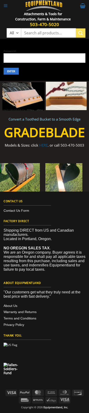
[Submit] (80, 33)
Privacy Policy (14, 325)
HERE (43, 145)
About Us (10, 306)
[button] (6, 6)
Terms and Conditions (20, 318)
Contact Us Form (16, 210)
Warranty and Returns (20, 312)
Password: (10, 51)
